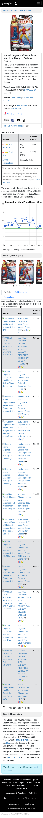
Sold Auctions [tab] (21, 292)
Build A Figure (25, 10)
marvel (16, 780)
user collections (13, 757)
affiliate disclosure (31, 798)
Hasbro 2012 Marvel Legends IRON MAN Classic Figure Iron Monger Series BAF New (24, 405)
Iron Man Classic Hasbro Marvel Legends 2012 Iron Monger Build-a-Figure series (24, 503)
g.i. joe (35, 780)
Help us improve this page (14, 126)
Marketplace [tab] (8, 297)
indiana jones (10, 785)
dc (28, 783)
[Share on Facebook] (13, 120)
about (16, 798)
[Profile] (16, 3)
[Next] (39, 272)
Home (5, 10)
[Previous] (4, 272)
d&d (20, 785)
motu (4, 783)
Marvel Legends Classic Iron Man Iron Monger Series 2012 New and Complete (24, 550)
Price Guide (16, 98)
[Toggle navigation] (38, 3)
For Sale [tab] (7, 292)
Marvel (14, 10)
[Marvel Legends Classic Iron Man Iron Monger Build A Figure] (21, 33)
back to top (29, 804)
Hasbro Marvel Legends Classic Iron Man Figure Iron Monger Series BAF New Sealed (24, 452)
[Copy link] (23, 120)
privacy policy (14, 804)
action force (32, 785)
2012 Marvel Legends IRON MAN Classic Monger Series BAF (24, 324)
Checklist (7, 101)
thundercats (35, 783)
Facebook (22, 793)
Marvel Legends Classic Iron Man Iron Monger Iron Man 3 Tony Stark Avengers (24, 634)
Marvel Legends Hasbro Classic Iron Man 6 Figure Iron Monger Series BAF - (24, 575)
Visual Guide (27, 98)
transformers (25, 780)
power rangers (19, 783)
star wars (7, 780)
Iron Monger (22, 106)
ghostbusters (21, 788)
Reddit (34, 793)
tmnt (9, 783)
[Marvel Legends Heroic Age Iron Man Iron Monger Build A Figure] (26, 272)
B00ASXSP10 (30, 90)
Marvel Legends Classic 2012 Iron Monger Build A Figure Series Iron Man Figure (24, 380)
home (6, 798)
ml (24, 785)
